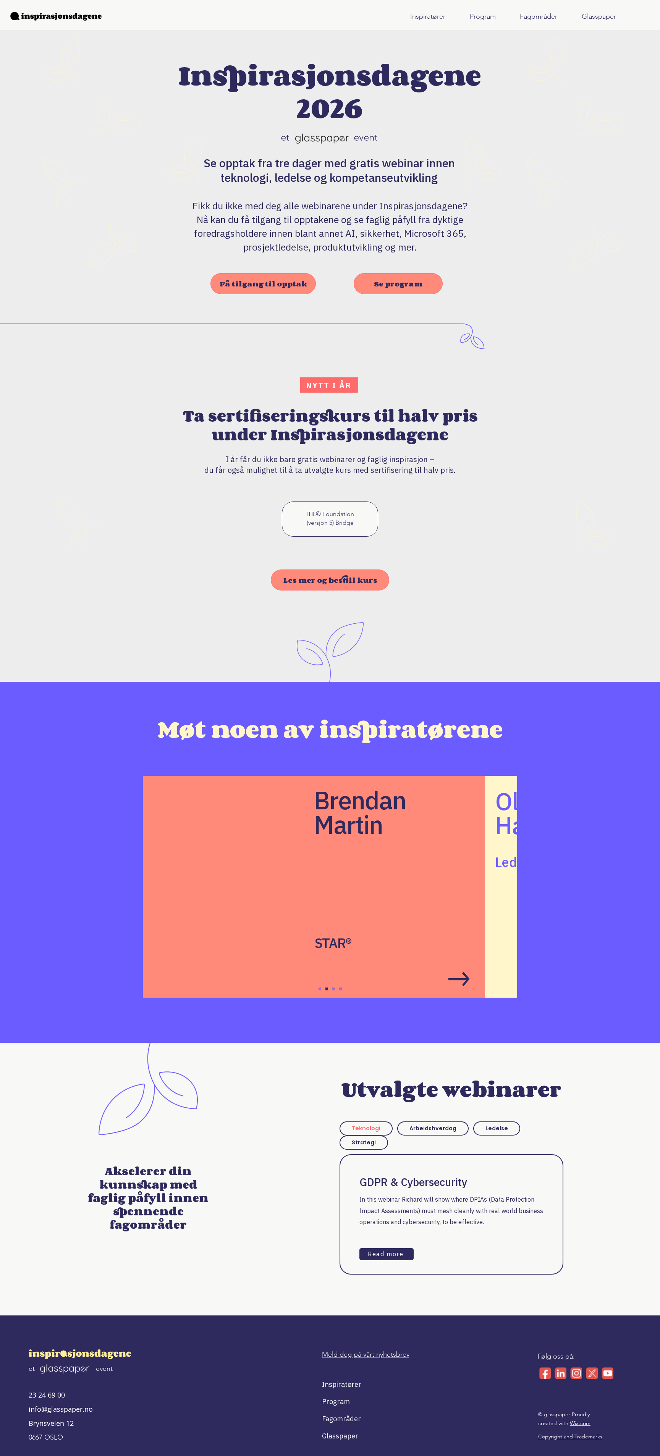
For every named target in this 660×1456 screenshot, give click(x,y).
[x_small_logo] (592, 1373)
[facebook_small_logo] (545, 1373)
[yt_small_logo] (607, 1373)
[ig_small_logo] (576, 1373)
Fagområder (340, 1418)
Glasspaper (340, 1436)
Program (336, 1401)
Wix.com (580, 1423)
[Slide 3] (333, 989)
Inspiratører (340, 1384)
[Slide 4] (340, 989)
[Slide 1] (320, 989)
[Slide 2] (326, 989)
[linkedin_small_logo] (560, 1373)
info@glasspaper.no (61, 1409)
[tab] (366, 1128)
